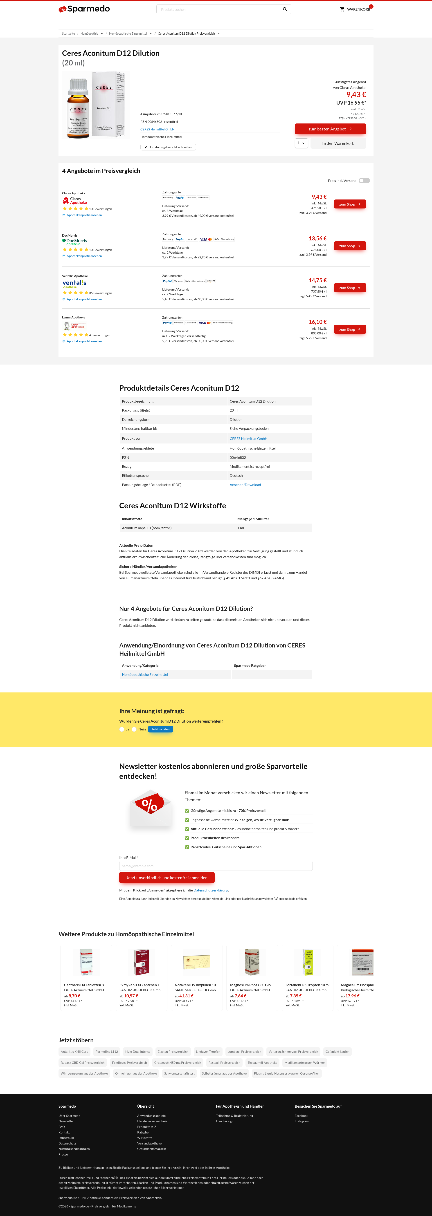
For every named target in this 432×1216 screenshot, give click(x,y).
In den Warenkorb (338, 143)
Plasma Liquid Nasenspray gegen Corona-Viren (287, 1073)
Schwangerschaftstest (179, 1073)
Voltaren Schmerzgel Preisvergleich (293, 1051)
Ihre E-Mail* (128, 857)
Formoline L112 (107, 1051)
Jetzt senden (161, 729)
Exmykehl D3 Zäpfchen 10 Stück (141, 985)
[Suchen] (284, 9)
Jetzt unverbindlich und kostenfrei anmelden (166, 877)
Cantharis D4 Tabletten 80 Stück (86, 985)
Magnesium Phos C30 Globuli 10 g (252, 985)
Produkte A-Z (146, 1127)
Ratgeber (143, 1132)
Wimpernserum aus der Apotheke (84, 1073)
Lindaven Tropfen (208, 1051)
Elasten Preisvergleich (173, 1051)
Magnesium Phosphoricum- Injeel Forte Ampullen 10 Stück (363, 985)
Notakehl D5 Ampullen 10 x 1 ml (197, 985)
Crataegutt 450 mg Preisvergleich (177, 1062)
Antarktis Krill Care (74, 1051)
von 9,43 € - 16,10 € (162, 114)
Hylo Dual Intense (137, 1051)
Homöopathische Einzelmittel (145, 674)
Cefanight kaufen (337, 1051)
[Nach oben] (420, 1204)
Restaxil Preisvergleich (224, 1062)
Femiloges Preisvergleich (129, 1062)
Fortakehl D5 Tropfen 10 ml (307, 985)
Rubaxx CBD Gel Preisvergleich (83, 1062)
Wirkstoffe (144, 1138)
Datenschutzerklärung (211, 890)
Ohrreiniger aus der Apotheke (136, 1073)
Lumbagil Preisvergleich (244, 1051)
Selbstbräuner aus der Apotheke (224, 1073)
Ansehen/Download (245, 484)
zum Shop (347, 204)
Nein (142, 729)
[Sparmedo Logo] (84, 9)
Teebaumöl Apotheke (262, 1062)
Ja (127, 729)
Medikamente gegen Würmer (305, 1062)
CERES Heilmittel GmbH (157, 129)
